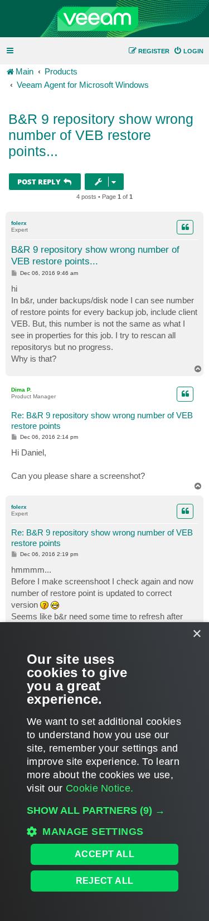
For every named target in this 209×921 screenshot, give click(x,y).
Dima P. (21, 390)
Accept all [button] (104, 854)
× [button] (196, 634)
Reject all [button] (105, 880)
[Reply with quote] (185, 227)
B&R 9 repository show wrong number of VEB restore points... (100, 135)
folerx (19, 223)
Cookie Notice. (99, 788)
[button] (104, 810)
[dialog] (104, 771)
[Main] (104, 19)
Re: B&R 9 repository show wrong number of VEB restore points (102, 421)
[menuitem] (188, 51)
